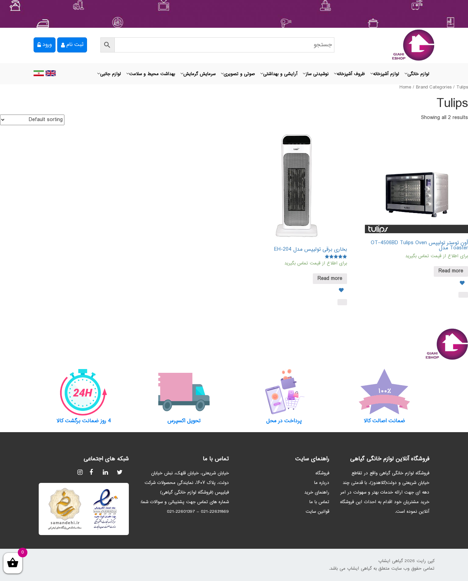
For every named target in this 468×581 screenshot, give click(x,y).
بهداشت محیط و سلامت (152, 74)
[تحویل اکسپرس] (184, 392)
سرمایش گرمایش (199, 74)
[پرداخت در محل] (284, 392)
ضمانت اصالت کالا (384, 421)
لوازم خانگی (418, 74)
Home (405, 87)
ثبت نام (74, 44)
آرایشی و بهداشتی (280, 74)
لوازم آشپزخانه (386, 74)
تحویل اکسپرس (184, 421)
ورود (47, 44)
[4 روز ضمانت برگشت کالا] (84, 392)
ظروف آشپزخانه (351, 74)
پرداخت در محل (284, 421)
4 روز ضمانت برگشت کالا (84, 421)
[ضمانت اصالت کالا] (384, 392)
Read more (451, 271)
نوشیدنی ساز (317, 74)
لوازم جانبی (110, 74)
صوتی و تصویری (239, 74)
